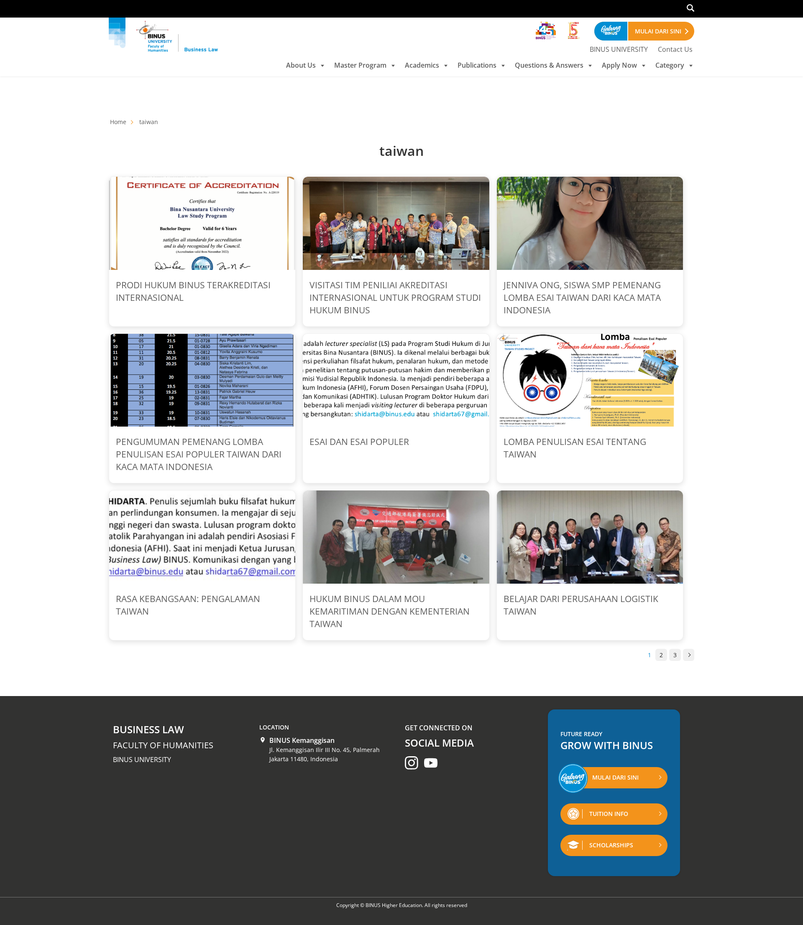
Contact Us (675, 49)
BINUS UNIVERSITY (619, 49)
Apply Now (619, 65)
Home (118, 122)
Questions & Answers (549, 65)
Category (669, 65)
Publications (477, 65)
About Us (301, 65)
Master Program (360, 65)
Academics (422, 65)
